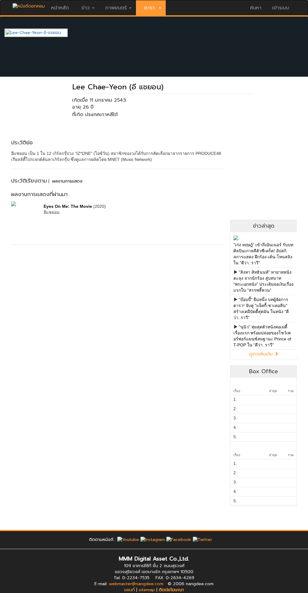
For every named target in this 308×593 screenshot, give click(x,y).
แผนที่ (129, 590)
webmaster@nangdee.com (136, 584)
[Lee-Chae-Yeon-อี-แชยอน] (41, 32)
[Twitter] (202, 539)
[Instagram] (152, 539)
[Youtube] (128, 539)
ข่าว (85, 7)
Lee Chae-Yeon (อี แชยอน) (118, 86)
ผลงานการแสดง (67, 181)
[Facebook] (178, 539)
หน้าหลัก (60, 7)
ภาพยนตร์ (115, 7)
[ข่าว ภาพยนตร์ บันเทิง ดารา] (29, 5)
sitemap (147, 590)
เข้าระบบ (280, 7)
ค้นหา (255, 7)
